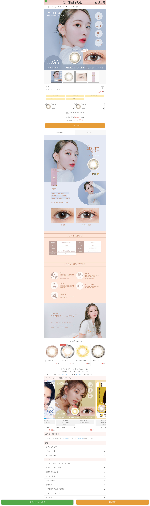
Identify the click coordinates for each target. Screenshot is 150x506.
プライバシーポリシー (53, 493)
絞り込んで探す (51, 447)
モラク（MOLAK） (58, 7)
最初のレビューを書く (37, 502)
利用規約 (49, 497)
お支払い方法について (53, 468)
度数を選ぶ (112, 502)
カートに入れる (75, 125)
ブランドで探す (51, 451)
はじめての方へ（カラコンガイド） (58, 463)
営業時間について (52, 472)
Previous (46, 406)
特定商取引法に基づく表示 (55, 489)
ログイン (78, 374)
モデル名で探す (51, 455)
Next (103, 406)
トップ (47, 7)
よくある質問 (50, 476)
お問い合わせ (50, 480)
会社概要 (49, 485)
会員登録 (64, 374)
